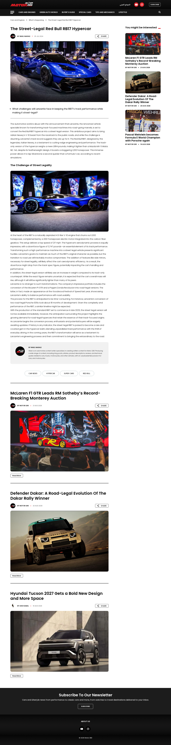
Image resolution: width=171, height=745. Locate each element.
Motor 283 (24, 406)
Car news (33, 373)
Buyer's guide (68, 12)
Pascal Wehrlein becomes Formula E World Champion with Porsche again (142, 137)
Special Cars (85, 12)
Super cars (69, 373)
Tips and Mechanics (105, 12)
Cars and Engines (27, 12)
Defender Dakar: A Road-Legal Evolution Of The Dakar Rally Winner (141, 99)
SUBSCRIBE (154, 4)
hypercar (50, 373)
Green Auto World (49, 12)
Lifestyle (123, 12)
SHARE (104, 36)
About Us (85, 721)
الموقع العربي (125, 5)
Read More (16, 476)
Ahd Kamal (24, 606)
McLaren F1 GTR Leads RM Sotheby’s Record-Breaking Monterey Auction (143, 60)
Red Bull (86, 373)
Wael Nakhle (25, 36)
